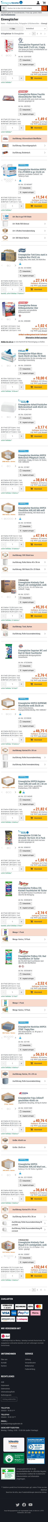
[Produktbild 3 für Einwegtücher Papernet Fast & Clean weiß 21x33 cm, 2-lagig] (10, 55)
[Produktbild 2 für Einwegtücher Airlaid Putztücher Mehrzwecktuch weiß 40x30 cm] (9, 417)
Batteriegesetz (6, 1395)
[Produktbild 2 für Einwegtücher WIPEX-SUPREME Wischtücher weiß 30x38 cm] (8, 714)
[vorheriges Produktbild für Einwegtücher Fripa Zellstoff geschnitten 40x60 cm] (1, 1109)
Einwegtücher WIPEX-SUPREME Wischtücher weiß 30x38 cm (32, 704)
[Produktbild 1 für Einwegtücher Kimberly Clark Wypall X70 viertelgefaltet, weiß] (5, 1256)
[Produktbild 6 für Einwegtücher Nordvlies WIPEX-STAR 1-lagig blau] (8, 1038)
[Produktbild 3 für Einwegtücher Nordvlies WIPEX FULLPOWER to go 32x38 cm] (8, 179)
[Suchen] (44, 8)
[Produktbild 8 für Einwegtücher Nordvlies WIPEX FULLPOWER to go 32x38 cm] (10, 181)
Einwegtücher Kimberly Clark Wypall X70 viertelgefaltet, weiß (32, 1243)
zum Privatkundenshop (8, 15)
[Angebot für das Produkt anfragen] (26, 64)
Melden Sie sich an (7, 342)
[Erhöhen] (21, 78)
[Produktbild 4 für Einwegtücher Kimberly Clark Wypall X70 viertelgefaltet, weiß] (10, 1256)
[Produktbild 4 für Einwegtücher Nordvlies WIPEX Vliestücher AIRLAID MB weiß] (10, 519)
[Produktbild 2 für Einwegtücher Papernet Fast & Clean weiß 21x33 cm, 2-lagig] (8, 55)
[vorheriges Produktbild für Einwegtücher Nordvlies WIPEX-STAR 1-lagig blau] (1, 1038)
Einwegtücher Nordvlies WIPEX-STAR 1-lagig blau (32, 1028)
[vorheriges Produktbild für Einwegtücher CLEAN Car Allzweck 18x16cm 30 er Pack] (1, 848)
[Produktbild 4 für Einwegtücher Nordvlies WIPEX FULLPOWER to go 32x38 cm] (10, 179)
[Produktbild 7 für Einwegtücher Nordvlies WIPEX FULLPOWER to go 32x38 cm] (8, 181)
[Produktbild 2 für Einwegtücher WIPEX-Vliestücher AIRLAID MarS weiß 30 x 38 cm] (9, 1175)
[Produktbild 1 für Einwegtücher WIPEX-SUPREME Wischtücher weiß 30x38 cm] (7, 714)
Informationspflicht (8, 1392)
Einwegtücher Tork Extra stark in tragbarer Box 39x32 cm (32, 256)
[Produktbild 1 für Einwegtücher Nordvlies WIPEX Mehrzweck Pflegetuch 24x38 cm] (8, 466)
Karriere (4, 1366)
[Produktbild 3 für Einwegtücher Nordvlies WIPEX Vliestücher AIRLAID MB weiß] (8, 519)
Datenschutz (5, 1389)
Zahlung (28, 1359)
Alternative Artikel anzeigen (36, 337)
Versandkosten (30, 1363)
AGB (2, 1382)
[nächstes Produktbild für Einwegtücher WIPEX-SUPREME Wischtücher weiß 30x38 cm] (15, 714)
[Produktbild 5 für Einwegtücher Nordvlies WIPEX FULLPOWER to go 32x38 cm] (12, 179)
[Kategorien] (3, 8)
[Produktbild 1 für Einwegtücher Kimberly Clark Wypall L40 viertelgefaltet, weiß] (8, 597)
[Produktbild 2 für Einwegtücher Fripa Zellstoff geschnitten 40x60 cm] (9, 1109)
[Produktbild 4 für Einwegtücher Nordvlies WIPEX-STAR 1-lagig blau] (10, 1037)
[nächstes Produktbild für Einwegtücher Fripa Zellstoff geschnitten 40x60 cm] (15, 1109)
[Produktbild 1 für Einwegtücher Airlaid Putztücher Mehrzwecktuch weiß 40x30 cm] (8, 417)
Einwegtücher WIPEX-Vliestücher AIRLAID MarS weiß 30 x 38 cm (32, 1167)
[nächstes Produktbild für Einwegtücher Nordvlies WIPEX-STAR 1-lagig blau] (15, 1038)
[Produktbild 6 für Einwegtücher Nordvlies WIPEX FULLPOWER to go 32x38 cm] (7, 181)
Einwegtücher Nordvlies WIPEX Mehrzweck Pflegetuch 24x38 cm (32, 458)
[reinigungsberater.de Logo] (12, 3)
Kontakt (4, 1363)
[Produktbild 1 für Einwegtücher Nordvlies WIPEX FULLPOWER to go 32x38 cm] (5, 179)
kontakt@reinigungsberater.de (12, 1424)
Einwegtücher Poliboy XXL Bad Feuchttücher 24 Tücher (32, 957)
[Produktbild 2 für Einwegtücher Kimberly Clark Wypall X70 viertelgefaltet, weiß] (7, 1256)
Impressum (5, 1385)
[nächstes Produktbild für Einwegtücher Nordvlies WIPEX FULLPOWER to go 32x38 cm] (15, 180)
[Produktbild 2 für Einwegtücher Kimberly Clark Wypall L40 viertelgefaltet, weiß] (9, 597)
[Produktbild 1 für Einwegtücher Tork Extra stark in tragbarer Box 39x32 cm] (8, 265)
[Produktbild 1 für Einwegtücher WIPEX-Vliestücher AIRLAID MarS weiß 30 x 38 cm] (8, 1175)
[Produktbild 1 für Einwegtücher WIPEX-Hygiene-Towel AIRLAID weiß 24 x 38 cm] (7, 792)
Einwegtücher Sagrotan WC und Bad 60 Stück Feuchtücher (32, 651)
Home (3, 23)
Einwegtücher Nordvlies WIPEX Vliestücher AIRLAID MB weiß (32, 509)
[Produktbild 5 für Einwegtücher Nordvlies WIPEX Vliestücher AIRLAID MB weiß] (12, 519)
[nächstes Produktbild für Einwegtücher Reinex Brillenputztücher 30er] (15, 319)
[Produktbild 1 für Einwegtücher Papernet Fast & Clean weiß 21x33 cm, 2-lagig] (7, 55)
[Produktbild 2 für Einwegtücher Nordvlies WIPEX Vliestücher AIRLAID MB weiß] (7, 519)
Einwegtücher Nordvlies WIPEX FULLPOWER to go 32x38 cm (32, 170)
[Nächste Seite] (45, 33)
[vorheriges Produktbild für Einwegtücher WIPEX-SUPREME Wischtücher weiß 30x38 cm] (1, 714)
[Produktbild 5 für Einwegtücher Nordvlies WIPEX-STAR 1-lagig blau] (12, 1037)
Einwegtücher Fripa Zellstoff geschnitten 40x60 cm (31, 1099)
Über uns (4, 1359)
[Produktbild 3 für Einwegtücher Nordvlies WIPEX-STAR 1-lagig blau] (8, 1037)
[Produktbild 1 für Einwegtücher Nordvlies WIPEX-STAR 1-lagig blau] (5, 1037)
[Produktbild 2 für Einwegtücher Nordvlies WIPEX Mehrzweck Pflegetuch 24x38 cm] (9, 466)
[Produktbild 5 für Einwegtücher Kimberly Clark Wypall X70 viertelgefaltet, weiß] (12, 1256)
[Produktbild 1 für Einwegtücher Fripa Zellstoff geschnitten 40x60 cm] (8, 1109)
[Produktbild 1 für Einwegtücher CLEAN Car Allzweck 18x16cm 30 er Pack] (8, 848)
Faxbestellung (30, 1369)
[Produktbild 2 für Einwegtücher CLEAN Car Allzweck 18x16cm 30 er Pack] (9, 848)
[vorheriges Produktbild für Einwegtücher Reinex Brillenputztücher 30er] (1, 319)
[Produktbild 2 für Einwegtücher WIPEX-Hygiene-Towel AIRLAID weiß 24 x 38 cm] (8, 792)
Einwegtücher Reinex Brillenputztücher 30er (28, 306)
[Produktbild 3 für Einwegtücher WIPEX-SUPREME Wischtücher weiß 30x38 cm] (10, 714)
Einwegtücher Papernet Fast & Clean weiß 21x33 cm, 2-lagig (31, 45)
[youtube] (30, 1504)
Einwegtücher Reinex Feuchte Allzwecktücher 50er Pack (31, 95)
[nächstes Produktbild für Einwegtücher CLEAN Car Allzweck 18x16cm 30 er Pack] (15, 848)
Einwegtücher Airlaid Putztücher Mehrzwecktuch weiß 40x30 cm (32, 405)
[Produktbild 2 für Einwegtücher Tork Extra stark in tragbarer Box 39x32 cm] (9, 265)
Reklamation (29, 1366)
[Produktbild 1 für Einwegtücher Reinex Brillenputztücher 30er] (8, 319)
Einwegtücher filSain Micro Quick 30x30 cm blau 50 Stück (32, 354)
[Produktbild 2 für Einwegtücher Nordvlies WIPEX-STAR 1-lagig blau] (7, 1037)
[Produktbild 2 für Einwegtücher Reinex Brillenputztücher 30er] (9, 319)
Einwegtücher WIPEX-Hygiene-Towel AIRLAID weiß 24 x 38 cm (32, 782)
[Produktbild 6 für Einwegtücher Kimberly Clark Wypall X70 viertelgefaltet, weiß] (8, 1258)
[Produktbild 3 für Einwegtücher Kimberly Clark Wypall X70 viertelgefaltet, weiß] (8, 1256)
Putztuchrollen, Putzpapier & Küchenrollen (23, 23)
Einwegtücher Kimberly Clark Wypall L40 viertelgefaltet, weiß (32, 583)
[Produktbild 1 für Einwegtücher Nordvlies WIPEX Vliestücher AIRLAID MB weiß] (5, 519)
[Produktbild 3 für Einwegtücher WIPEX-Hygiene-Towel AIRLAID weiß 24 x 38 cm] (10, 792)
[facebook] (24, 1504)
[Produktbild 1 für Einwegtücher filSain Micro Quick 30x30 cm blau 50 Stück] (8, 366)
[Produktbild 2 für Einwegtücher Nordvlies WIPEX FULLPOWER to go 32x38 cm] (7, 179)
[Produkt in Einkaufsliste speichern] (25, 60)
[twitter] (17, 1504)
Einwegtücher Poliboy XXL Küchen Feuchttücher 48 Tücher (32, 889)
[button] (38, 3)
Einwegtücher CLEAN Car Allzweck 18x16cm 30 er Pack (31, 836)
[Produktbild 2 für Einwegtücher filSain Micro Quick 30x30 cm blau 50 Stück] (9, 366)
